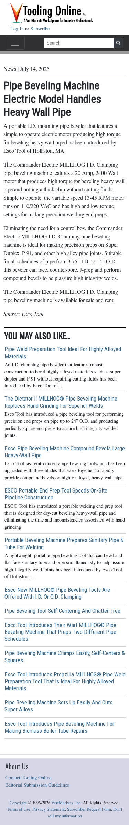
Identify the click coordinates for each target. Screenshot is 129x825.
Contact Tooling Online (28, 777)
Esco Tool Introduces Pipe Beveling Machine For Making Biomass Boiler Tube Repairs (59, 727)
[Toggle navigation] (15, 43)
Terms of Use (18, 809)
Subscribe (40, 28)
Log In (17, 28)
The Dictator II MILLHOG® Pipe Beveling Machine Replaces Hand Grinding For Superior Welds (60, 402)
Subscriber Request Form (89, 809)
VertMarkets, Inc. (66, 803)
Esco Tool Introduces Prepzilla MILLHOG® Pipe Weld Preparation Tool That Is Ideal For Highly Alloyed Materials (65, 681)
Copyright (18, 803)
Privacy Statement (48, 809)
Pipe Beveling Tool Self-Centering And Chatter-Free (62, 610)
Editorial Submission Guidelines (37, 784)
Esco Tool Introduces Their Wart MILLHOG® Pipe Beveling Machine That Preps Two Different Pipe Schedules (60, 631)
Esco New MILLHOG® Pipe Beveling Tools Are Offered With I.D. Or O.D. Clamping (57, 593)
